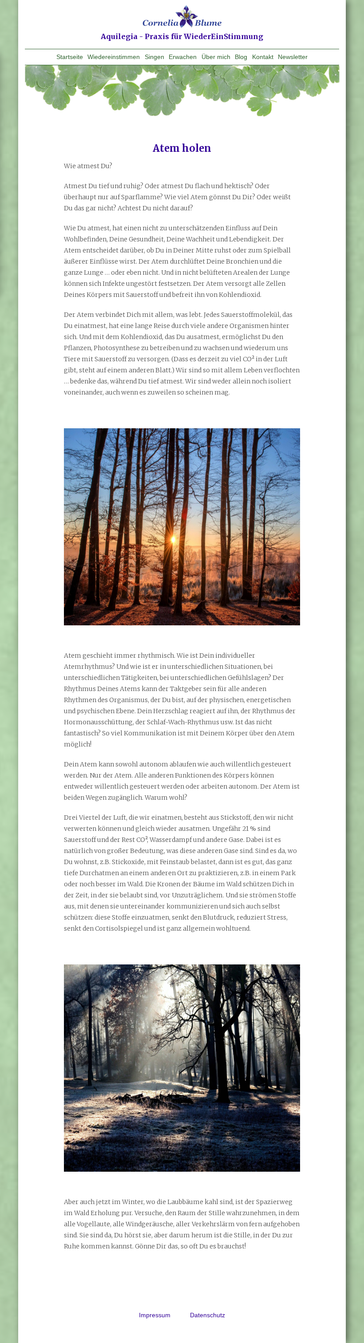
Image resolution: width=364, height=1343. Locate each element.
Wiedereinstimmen (113, 56)
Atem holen (182, 148)
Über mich (216, 56)
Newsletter (293, 56)
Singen (154, 56)
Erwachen (183, 56)
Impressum (155, 1315)
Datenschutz (207, 1315)
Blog (241, 56)
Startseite (69, 56)
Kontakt (262, 56)
